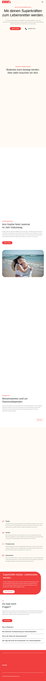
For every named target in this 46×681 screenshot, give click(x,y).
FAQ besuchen (7, 620)
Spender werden (15, 28)
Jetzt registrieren (9, 591)
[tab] (23, 627)
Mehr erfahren (7, 242)
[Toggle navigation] (42, 2)
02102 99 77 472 (31, 28)
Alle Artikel (39, 419)
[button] (23, 627)
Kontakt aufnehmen (8, 519)
